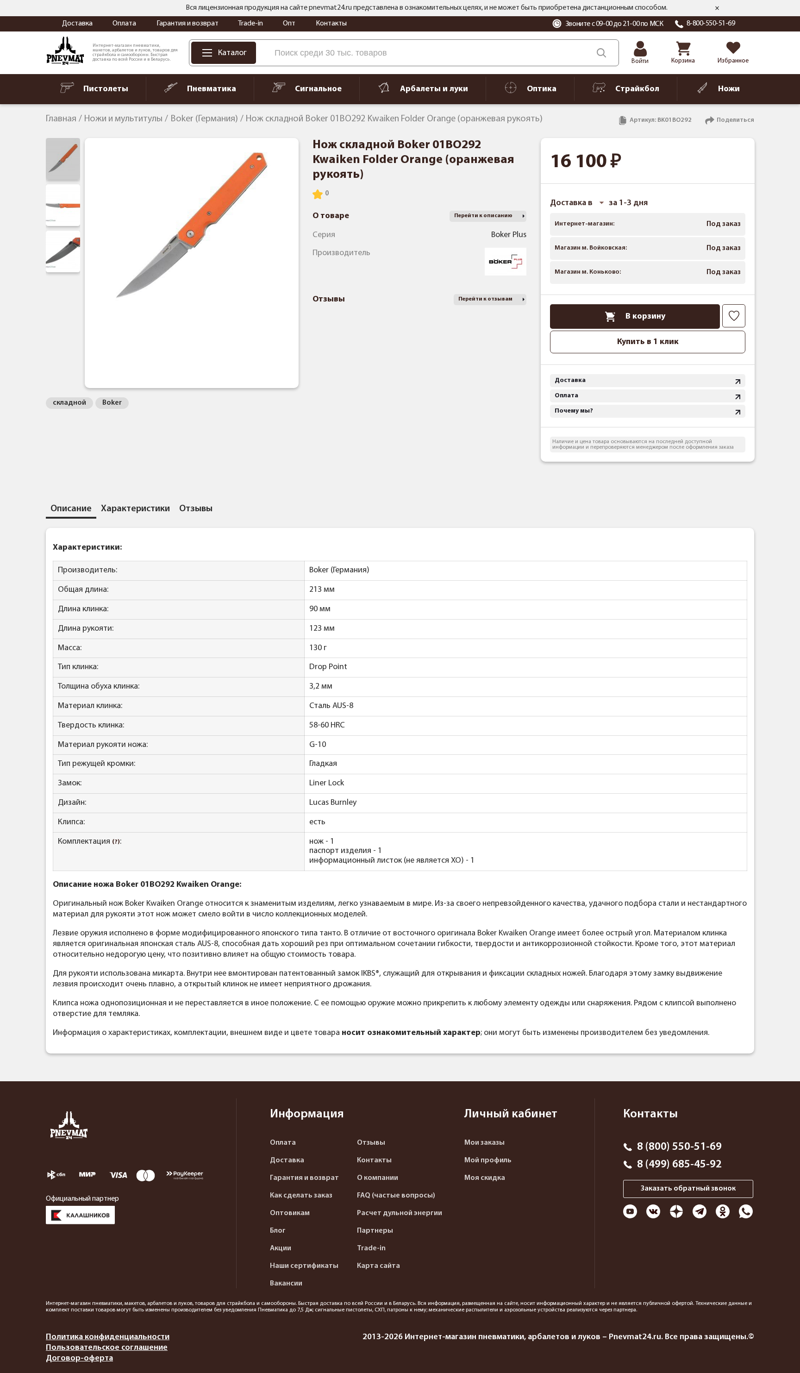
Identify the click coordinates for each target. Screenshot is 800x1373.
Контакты (331, 23)
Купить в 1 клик (648, 342)
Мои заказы (484, 1143)
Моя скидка (484, 1178)
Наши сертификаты (304, 1266)
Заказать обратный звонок (688, 1188)
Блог (278, 1231)
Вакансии (286, 1283)
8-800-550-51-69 (711, 23)
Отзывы (371, 1143)
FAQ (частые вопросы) (396, 1195)
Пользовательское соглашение (107, 1347)
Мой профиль (488, 1160)
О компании (377, 1178)
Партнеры (375, 1231)
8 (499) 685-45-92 (679, 1164)
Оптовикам (290, 1213)
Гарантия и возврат (187, 23)
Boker (112, 403)
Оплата (124, 23)
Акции (280, 1248)
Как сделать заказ (301, 1195)
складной (69, 403)
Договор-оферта (79, 1358)
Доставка (77, 23)
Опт (289, 23)
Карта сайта (378, 1266)
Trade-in (250, 23)
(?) (116, 842)
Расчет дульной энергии (399, 1213)
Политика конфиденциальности (107, 1337)
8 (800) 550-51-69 (679, 1147)
